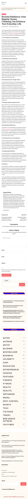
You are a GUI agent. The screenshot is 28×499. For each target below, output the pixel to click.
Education (9, 366)
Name (3, 250)
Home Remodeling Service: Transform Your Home (13, 321)
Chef (6, 363)
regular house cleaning (14, 33)
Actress (7, 342)
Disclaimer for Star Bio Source (8, 472)
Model (6, 398)
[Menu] (25, 3)
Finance (7, 380)
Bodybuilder (10, 352)
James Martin (7, 192)
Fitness (7, 384)
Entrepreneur (11, 370)
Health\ (7, 391)
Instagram (9, 394)
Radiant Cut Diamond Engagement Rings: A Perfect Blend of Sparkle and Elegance (12, 317)
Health (7, 387)
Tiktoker (8, 412)
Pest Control (11, 401)
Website (3, 263)
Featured (8, 377)
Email (3, 256)
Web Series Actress (9, 420)
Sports (7, 405)
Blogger (8, 349)
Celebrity (8, 359)
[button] (6, 210)
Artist (6, 345)
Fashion (7, 373)
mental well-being (9, 129)
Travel (7, 415)
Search (6, 280)
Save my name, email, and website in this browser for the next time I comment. (13, 270)
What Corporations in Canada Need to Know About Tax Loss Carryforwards (13, 306)
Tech (6, 408)
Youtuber (8, 425)
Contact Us (4, 470)
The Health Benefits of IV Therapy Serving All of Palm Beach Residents (13, 301)
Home (3, 8)
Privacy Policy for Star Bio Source (9, 476)
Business (4, 14)
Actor (6, 338)
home (3, 474)
